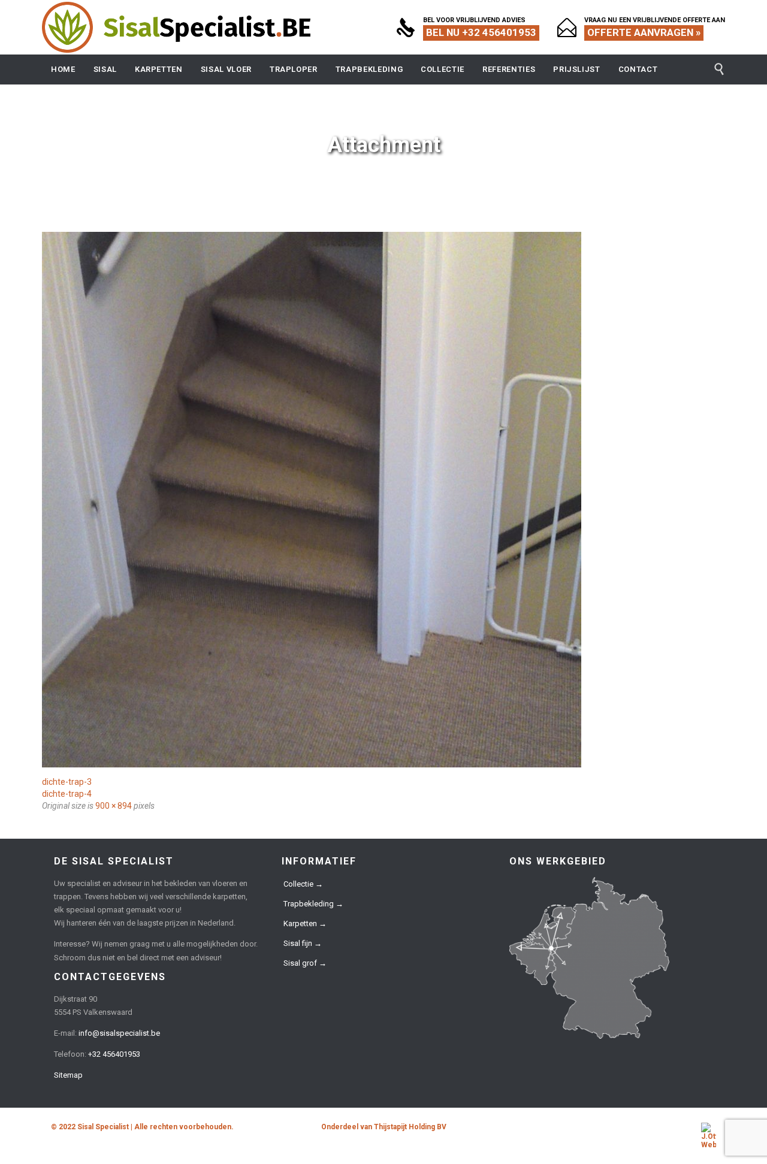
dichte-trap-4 (67, 794)
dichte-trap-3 (67, 782)
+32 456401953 (114, 1054)
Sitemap (68, 1075)
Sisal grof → (305, 963)
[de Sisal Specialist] (177, 27)
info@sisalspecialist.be (119, 1033)
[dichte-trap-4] (383, 499)
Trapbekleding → (313, 903)
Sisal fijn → (302, 943)
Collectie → (303, 883)
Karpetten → (305, 923)
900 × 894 (113, 806)
